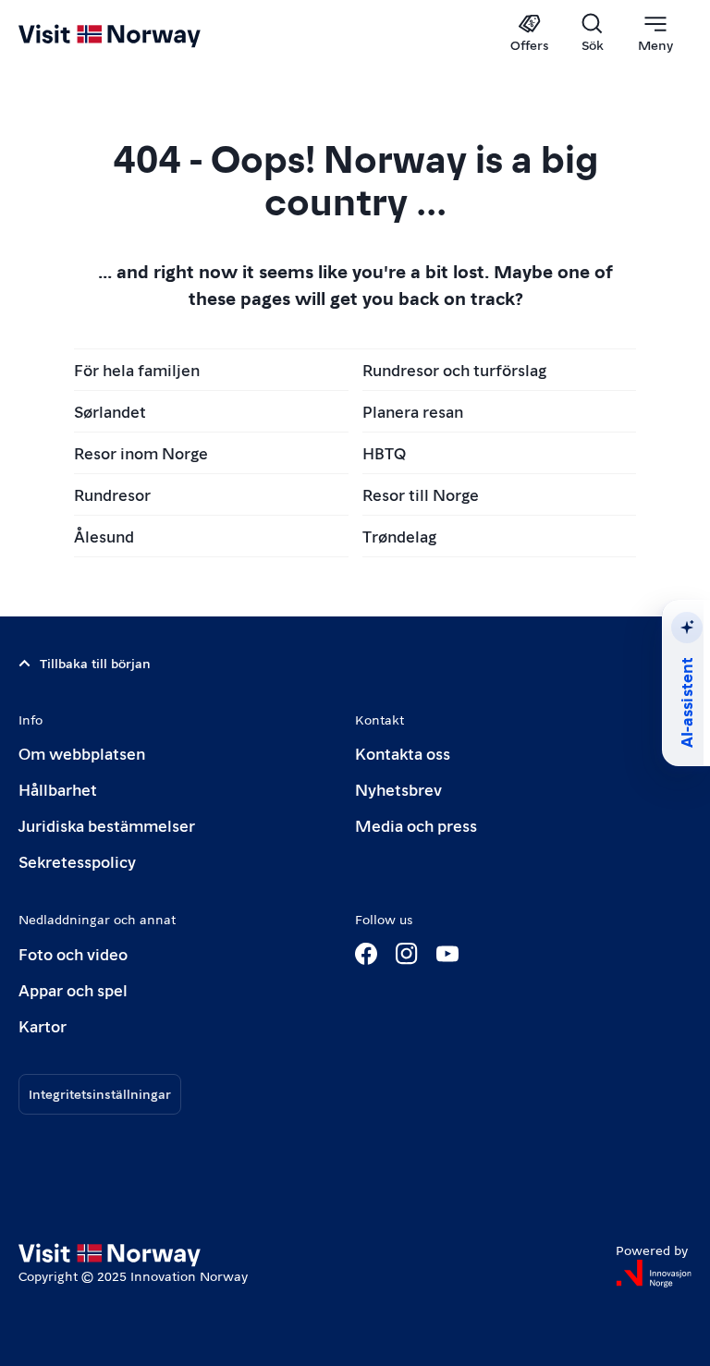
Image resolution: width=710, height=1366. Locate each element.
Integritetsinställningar (100, 1093)
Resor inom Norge (141, 452)
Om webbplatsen (81, 752)
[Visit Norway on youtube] (447, 954)
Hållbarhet (57, 788)
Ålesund (104, 535)
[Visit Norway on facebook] (366, 954)
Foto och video (73, 953)
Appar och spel (73, 989)
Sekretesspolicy (77, 861)
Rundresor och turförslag (454, 369)
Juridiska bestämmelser (106, 824)
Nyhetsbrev (398, 788)
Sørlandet (110, 410)
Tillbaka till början (95, 662)
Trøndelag (399, 535)
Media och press (416, 824)
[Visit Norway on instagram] (407, 954)
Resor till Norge (420, 494)
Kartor (42, 1025)
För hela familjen (137, 369)
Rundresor (112, 494)
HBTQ (384, 452)
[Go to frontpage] (136, 34)
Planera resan (412, 410)
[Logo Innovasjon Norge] (654, 1273)
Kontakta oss (402, 752)
